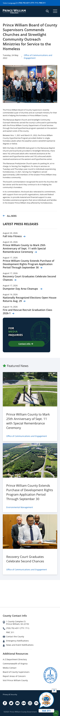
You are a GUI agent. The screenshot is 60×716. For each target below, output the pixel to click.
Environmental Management (19, 507)
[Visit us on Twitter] (11, 703)
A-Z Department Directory (15, 659)
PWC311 (42, 3)
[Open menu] (55, 11)
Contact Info (24, 343)
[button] (56, 713)
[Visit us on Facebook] (5, 703)
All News (12, 215)
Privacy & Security (10, 694)
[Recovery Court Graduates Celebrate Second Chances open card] (30, 531)
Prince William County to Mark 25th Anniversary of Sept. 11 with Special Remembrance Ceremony (24, 248)
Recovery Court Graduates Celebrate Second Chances (29, 278)
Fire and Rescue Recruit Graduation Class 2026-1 (27, 311)
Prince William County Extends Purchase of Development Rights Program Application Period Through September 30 (28, 264)
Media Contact (9, 667)
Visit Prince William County (15, 680)
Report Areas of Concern (14, 676)
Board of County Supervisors (16, 672)
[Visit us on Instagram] (30, 703)
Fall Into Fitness (12, 236)
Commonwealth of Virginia (15, 663)
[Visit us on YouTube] (17, 703)
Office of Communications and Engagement (26, 436)
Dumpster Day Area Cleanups (21, 288)
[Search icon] (47, 11)
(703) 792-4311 (28, 3)
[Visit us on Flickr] (24, 703)
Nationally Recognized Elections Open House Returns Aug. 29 (29, 299)
